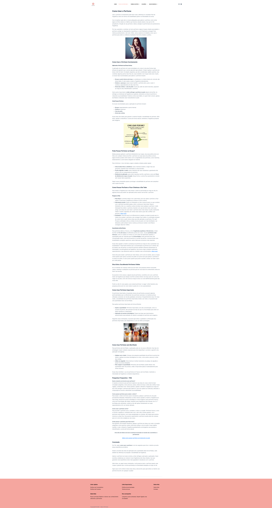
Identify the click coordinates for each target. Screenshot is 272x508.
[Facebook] (179, 4)
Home (115, 4)
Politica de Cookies (95, 489)
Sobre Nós (156, 487)
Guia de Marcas (153, 4)
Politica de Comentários (96, 487)
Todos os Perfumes (123, 4)
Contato (156, 489)
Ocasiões (144, 4)
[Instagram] (181, 4)
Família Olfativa (135, 4)
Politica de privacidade (128, 487)
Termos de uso (126, 489)
